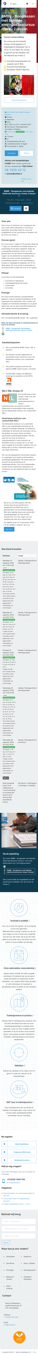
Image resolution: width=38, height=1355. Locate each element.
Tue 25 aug (11, 132)
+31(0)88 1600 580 (16, 1179)
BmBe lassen (13, 13)
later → (6, 778)
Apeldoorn (27, 1256)
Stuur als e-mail (26, 180)
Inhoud (28, 200)
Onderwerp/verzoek (8, 1234)
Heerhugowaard (29, 1270)
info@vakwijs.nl (14, 1183)
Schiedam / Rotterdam (28, 1278)
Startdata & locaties (12, 203)
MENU (13, 4)
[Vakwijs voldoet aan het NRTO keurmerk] (19, 1337)
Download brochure (19, 100)
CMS (34, 1352)
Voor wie (10, 200)
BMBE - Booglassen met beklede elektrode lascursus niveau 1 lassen (19, 329)
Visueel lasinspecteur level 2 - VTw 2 (16, 1204)
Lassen (4, 13)
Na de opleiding (27, 203)
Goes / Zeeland (29, 1263)
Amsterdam (10, 1256)
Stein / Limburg (9, 1287)
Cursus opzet (19, 200)
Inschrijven (11, 153)
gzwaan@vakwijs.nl (14, 174)
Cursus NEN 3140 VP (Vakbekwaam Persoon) (16, 1200)
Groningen (10, 1270)
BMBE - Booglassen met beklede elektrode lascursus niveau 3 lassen (20, 871)
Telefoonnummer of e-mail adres (11, 1226)
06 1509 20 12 (15, 170)
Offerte (26, 153)
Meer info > (9, 529)
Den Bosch (10, 1263)
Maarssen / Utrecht (10, 1278)
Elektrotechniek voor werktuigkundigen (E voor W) (18, 1194)
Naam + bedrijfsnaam (8, 1219)
